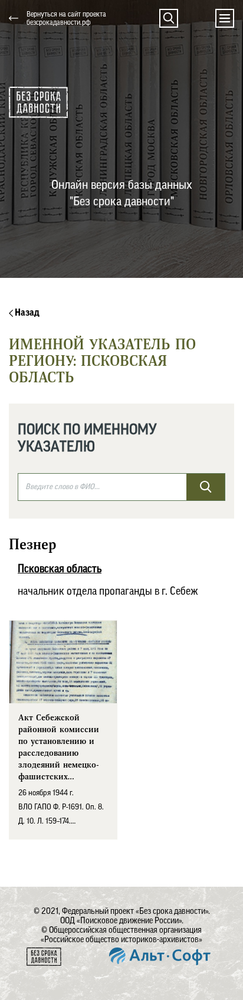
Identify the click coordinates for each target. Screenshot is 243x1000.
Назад (26, 312)
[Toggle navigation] (224, 18)
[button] (168, 18)
